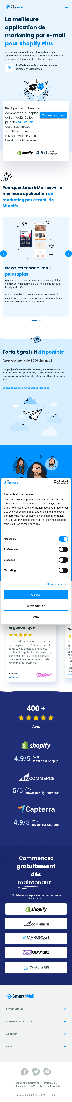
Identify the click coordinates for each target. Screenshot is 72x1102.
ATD (33, 1086)
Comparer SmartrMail (20, 1021)
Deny (36, 616)
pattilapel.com (14, 677)
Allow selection (36, 605)
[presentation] (3, 253)
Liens (9, 1046)
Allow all (36, 594)
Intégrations (14, 1009)
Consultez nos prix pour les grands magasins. (26, 387)
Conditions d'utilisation (27, 1083)
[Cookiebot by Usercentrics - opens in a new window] (53, 482)
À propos (11, 1034)
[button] (30, 320)
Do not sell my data (50, 1086)
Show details (54, 584)
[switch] (63, 549)
